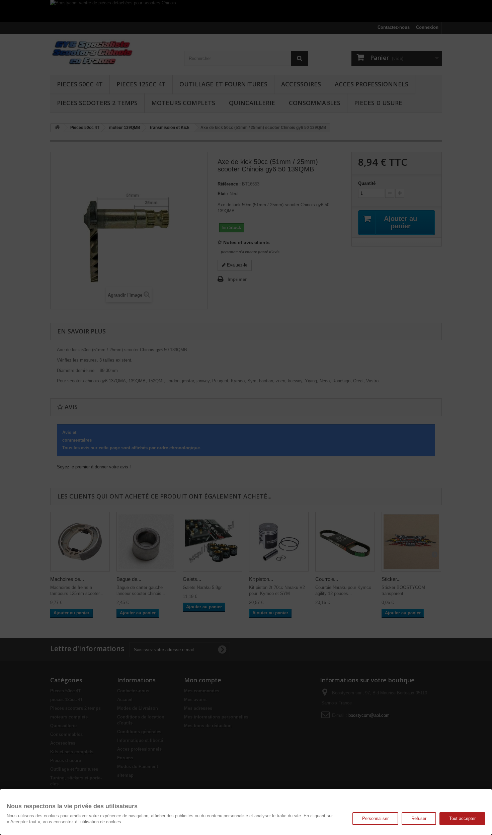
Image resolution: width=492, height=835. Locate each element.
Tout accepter (462, 818)
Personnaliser (375, 818)
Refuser (418, 818)
